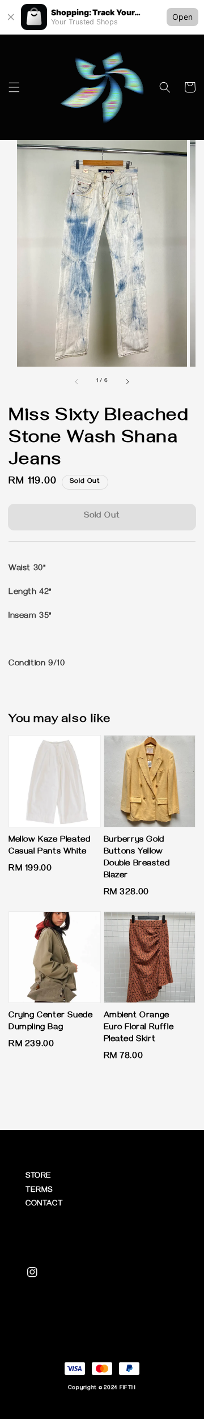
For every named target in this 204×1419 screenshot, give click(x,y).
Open (182, 17)
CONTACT (44, 1204)
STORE (39, 1177)
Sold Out (102, 516)
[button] (14, 87)
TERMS (39, 1191)
